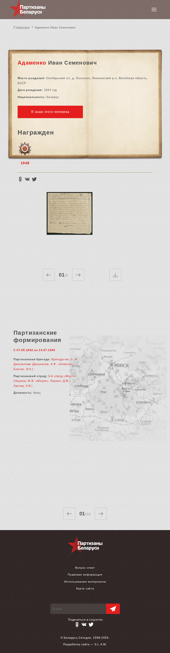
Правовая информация (85, 574)
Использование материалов (85, 581)
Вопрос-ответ (85, 567)
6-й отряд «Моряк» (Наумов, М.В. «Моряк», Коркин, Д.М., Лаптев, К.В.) (45, 380)
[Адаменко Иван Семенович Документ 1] (69, 226)
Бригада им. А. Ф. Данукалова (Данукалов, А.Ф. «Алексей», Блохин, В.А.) (45, 364)
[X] (34, 179)
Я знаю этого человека (50, 112)
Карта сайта (85, 588)
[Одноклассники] (20, 179)
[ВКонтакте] (27, 179)
